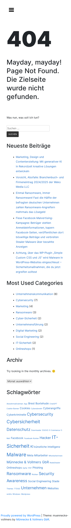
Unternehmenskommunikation (34, 294)
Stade (55, 481)
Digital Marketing (26, 330)
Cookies (25, 408)
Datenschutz (18, 429)
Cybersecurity (24, 300)
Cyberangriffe (51, 408)
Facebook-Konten (31, 438)
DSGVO (45, 430)
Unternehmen (34, 487)
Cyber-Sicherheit (26, 318)
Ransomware (24, 312)
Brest (31, 403)
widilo (9, 494)
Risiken (35, 474)
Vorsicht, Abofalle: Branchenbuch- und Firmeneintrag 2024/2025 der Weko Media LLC (40, 182)
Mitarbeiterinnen (55, 456)
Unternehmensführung (29, 324)
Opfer (25, 468)
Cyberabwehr (36, 409)
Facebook (17, 438)
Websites (53, 488)
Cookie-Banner (13, 409)
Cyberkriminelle (16, 414)
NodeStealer (55, 463)
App (25, 404)
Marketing (22, 306)
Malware (16, 454)
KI (31, 446)
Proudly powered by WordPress (21, 515)
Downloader (36, 430)
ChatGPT (53, 404)
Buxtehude (42, 403)
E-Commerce (54, 430)
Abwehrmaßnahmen (15, 404)
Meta (30, 455)
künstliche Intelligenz (47, 446)
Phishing (38, 467)
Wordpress (25, 494)
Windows (16, 494)
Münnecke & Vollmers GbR (28, 462)
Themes (10, 489)
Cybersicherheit (23, 421)
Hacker (45, 438)
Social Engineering (27, 336)
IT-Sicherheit (24, 342)
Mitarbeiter (41, 455)
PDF (30, 468)
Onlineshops (23, 348)
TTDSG (17, 489)
